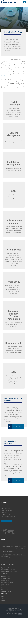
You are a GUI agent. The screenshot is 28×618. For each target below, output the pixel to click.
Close (20, 613)
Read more (17, 426)
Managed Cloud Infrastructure (9, 571)
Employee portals (5, 576)
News (2, 596)
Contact (6, 521)
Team (2, 598)
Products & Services (7, 564)
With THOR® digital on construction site (11, 557)
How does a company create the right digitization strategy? (13, 549)
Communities (4, 588)
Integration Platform (6, 590)
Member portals (5, 580)
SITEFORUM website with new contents (11, 554)
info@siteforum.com (10, 516)
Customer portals (5, 578)
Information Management (7, 582)
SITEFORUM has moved (7, 551)
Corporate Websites (6, 591)
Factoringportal (5, 584)
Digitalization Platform (6, 568)
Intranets (3, 586)
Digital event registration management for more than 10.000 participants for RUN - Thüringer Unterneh (13, 546)
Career (3, 600)
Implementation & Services (8, 569)
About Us (4, 593)
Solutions (4, 76)
